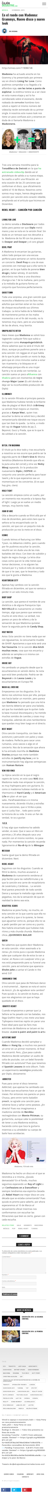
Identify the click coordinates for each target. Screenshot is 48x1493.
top (27, 1388)
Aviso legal (40, 1474)
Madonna (38, 1225)
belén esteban (31, 1408)
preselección (8, 1398)
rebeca (21, 1408)
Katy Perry (36, 1373)
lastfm (30, 1405)
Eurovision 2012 (36, 1395)
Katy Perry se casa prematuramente (24, 1420)
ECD (4, 1366)
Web (3, 1287)
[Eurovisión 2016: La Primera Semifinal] (11, 1342)
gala (19, 1225)
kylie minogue (8, 1405)
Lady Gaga (22, 1366)
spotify (34, 1388)
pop (13, 1228)
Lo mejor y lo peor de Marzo (24, 1456)
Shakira (6, 377)
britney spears (19, 1370)
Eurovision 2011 (9, 1388)
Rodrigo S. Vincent (10, 1430)
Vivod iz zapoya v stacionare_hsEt (17, 1419)
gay (21, 1376)
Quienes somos (9, 1474)
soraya (35, 1398)
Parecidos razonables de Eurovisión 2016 (21, 1445)
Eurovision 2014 (9, 1391)
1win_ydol (6, 1425)
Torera (34, 1228)
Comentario (6, 1257)
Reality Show (37, 1391)
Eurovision (7, 1370)
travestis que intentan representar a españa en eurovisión (21, 1380)
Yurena (20, 1388)
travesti (6, 1385)
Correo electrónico (9, 1281)
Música (5, 10)
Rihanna (32, 374)
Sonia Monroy (16, 1402)
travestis (11, 1366)
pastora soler (22, 1395)
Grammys (28, 1225)
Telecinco (25, 1373)
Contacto (25, 1477)
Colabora (20, 1474)
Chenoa (27, 1398)
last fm (18, 1398)
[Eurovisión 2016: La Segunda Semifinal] (11, 1326)
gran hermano (33, 1370)
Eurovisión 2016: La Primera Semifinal (32, 1332)
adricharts (33, 1366)
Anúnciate (30, 1474)
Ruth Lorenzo (8, 1395)
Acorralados (29, 1402)
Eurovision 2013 (23, 1391)
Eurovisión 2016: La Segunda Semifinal (32, 1318)
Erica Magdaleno (9, 1408)
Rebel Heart (23, 1228)
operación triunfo (19, 1385)
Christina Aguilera (10, 1376)
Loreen (32, 1385)
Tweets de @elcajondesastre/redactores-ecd (23, 1464)
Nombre (5, 1275)
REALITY (5, 1402)
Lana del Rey (20, 1405)
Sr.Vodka (13, 31)
